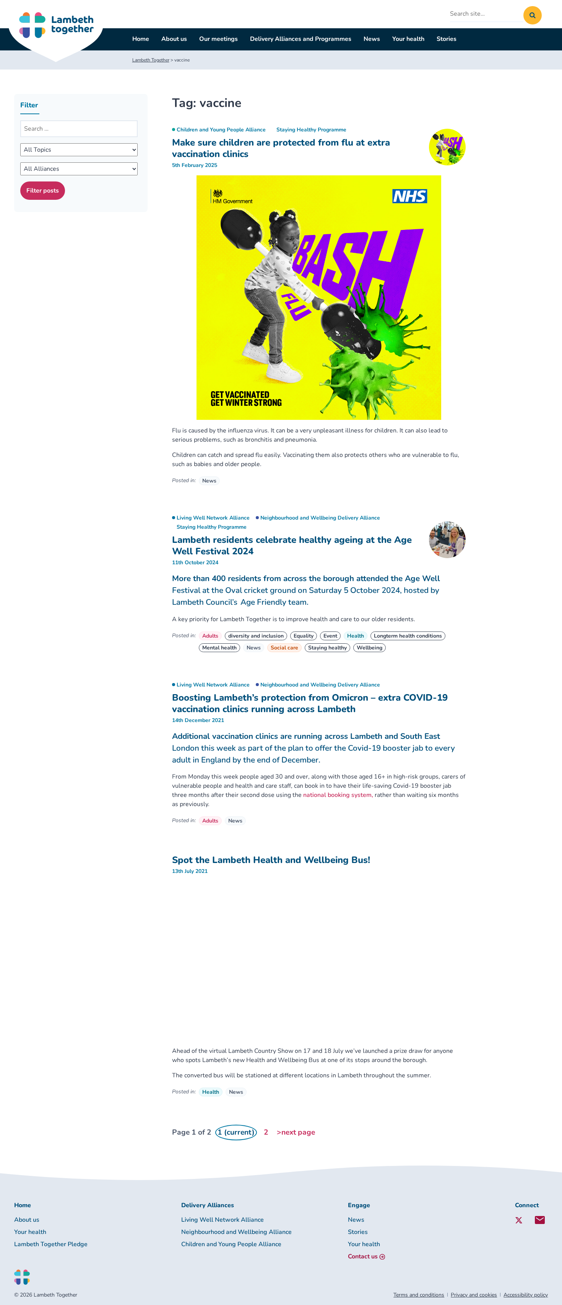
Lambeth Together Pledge (51, 1244)
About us (174, 39)
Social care (284, 647)
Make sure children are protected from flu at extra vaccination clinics (281, 148)
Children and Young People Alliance (221, 129)
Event (330, 636)
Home (140, 39)
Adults (210, 636)
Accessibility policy (526, 1295)
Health (355, 636)
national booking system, (338, 795)
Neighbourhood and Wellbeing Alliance (236, 1232)
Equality (303, 636)
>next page (296, 1132)
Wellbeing (369, 647)
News (372, 39)
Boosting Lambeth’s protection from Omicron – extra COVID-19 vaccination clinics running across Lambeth (310, 703)
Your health (408, 39)
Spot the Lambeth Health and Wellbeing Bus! (271, 860)
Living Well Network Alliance (213, 517)
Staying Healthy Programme (311, 129)
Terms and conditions (418, 1295)
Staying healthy (327, 647)
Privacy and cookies (474, 1295)
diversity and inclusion (256, 636)
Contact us (363, 1256)
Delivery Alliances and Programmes (300, 39)
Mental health (219, 647)
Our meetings (218, 39)
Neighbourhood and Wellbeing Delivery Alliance (320, 517)
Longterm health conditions (408, 636)
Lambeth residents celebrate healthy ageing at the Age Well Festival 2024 (292, 545)
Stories (446, 39)
